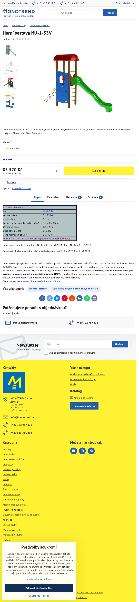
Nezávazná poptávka (84, 405)
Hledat (110, 12)
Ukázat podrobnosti (39, 595)
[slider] (22, 39)
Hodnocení (8, 39)
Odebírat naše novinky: (28, 349)
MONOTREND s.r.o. (21, 188)
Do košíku (99, 171)
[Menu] (132, 12)
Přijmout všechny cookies (39, 588)
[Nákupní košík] (124, 12)
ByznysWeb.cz (80, 597)
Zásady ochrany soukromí (90, 592)
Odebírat (119, 344)
